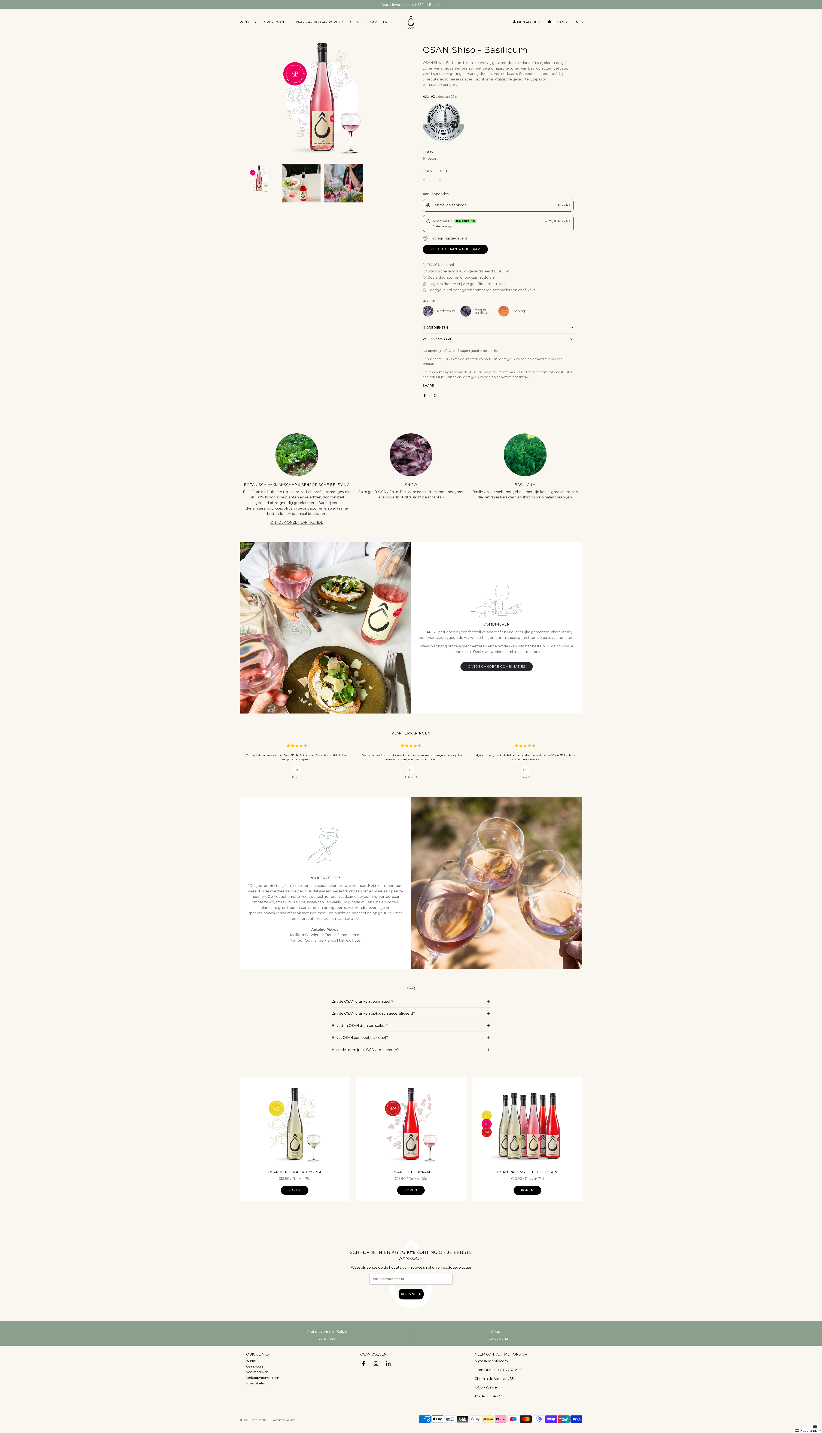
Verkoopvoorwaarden (262, 1378)
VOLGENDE (705, 1416)
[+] (440, 179)
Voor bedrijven (257, 1372)
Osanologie (255, 1366)
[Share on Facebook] (424, 395)
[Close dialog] (810, 1346)
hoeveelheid (435, 171)
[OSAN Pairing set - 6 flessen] (527, 1124)
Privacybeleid (256, 1383)
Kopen (294, 1190)
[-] (424, 179)
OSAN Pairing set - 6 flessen (527, 1172)
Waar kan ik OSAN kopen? (319, 22)
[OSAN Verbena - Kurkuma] (295, 1124)
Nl (578, 22)
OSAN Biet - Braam (411, 1172)
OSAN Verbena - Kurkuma (295, 1172)
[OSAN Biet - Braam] (411, 1124)
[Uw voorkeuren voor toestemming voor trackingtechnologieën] (815, 1426)
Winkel (251, 1361)
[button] (498, 327)
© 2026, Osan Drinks (253, 1419)
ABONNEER (411, 1294)
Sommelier (377, 22)
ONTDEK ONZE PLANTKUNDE (296, 522)
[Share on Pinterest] (435, 395)
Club (354, 22)
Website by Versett (284, 1419)
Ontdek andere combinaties (496, 667)
